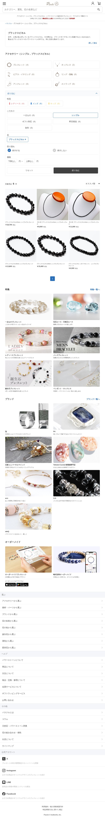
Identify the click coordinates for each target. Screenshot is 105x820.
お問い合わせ (8, 700)
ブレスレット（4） (21, 65)
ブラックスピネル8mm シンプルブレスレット (51, 263)
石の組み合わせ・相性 (11, 732)
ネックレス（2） (68, 65)
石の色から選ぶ (9, 627)
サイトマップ (8, 746)
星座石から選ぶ (9, 648)
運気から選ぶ (8, 641)
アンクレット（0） (21, 84)
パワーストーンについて (12, 660)
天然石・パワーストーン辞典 (14, 726)
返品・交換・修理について (13, 680)
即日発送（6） (75, 121)
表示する (16, 150)
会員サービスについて (11, 687)
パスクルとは (8, 712)
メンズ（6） (38, 103)
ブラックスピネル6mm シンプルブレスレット (19, 263)
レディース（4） (18, 103)
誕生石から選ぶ (9, 634)
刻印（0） (29, 128)
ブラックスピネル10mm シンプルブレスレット (19, 222)
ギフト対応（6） (29, 121)
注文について (8, 673)
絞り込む (11, 93)
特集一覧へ (95, 289)
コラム (5, 719)
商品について (8, 667)
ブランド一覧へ (93, 399)
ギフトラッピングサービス (13, 693)
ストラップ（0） (68, 84)
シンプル (75, 115)
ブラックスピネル (16, 139)
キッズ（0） (55, 103)
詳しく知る (93, 43)
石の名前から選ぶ (10, 621)
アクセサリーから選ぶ (11, 601)
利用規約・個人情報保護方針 (52, 807)
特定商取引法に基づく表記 (52, 810)
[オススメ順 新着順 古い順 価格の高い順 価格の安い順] (93, 183)
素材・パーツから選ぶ (11, 607)
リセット (29, 170)
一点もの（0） (29, 115)
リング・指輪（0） (69, 74)
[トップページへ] (52, 6)
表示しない (62, 150)
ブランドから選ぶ (10, 614)
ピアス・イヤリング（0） (24, 74)
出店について (8, 739)
